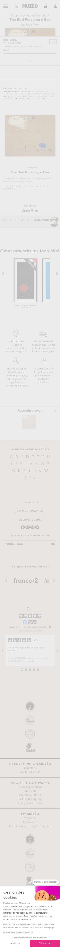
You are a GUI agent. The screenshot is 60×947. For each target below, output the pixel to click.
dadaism (22, 181)
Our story (30, 768)
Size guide (30, 791)
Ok (53, 544)
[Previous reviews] (2, 650)
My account (30, 822)
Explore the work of (25, 220)
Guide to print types (30, 787)
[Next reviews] (57, 650)
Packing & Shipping (30, 799)
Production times (30, 795)
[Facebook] (22, 529)
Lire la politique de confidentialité (18, 933)
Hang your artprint (30, 803)
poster (23, 179)
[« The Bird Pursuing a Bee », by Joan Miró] (29, 422)
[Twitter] (37, 529)
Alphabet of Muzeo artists (30, 450)
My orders (30, 818)
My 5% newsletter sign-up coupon (30, 826)
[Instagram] (27, 529)
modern (40, 179)
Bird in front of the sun (25, 306)
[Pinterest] (32, 529)
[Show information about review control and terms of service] (49, 626)
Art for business (30, 772)
